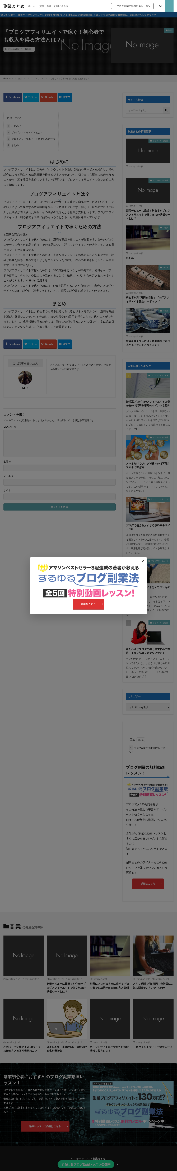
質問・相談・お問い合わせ (53, 5)
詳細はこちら (88, 603)
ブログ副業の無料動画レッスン (133, 5)
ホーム (31, 5)
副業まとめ (14, 6)
